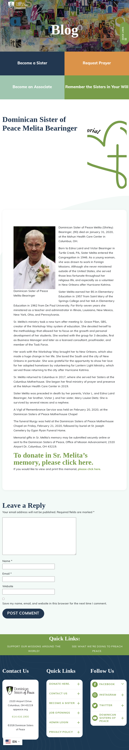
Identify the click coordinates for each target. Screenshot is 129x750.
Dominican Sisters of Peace (107, 718)
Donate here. (59, 684)
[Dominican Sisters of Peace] (18, 7)
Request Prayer (97, 63)
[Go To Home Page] (20, 690)
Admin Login (58, 722)
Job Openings (59, 713)
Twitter (105, 705)
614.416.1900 (20, 717)
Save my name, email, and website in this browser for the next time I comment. (54, 603)
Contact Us (58, 693)
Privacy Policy (61, 732)
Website (7, 586)
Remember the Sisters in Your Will (96, 87)
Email (7, 574)
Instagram (107, 695)
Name (7, 561)
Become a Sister (32, 63)
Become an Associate (32, 87)
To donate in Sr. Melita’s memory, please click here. (53, 458)
